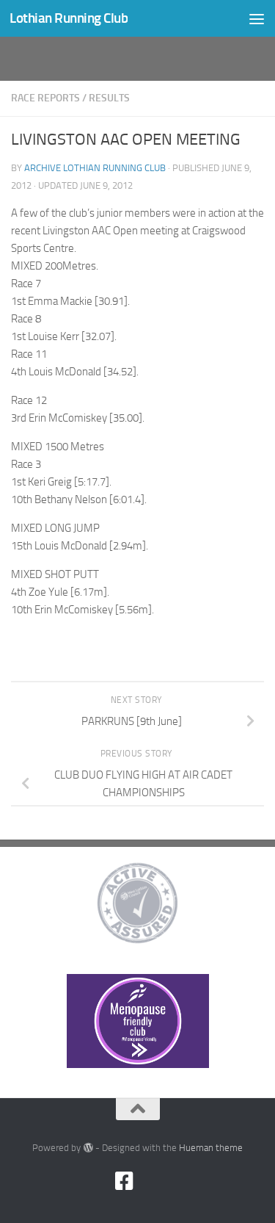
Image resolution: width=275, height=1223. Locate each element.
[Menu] (256, 18)
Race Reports (45, 98)
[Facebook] (124, 1181)
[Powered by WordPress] (87, 1147)
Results (109, 98)
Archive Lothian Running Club (95, 167)
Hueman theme (211, 1147)
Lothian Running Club (69, 18)
